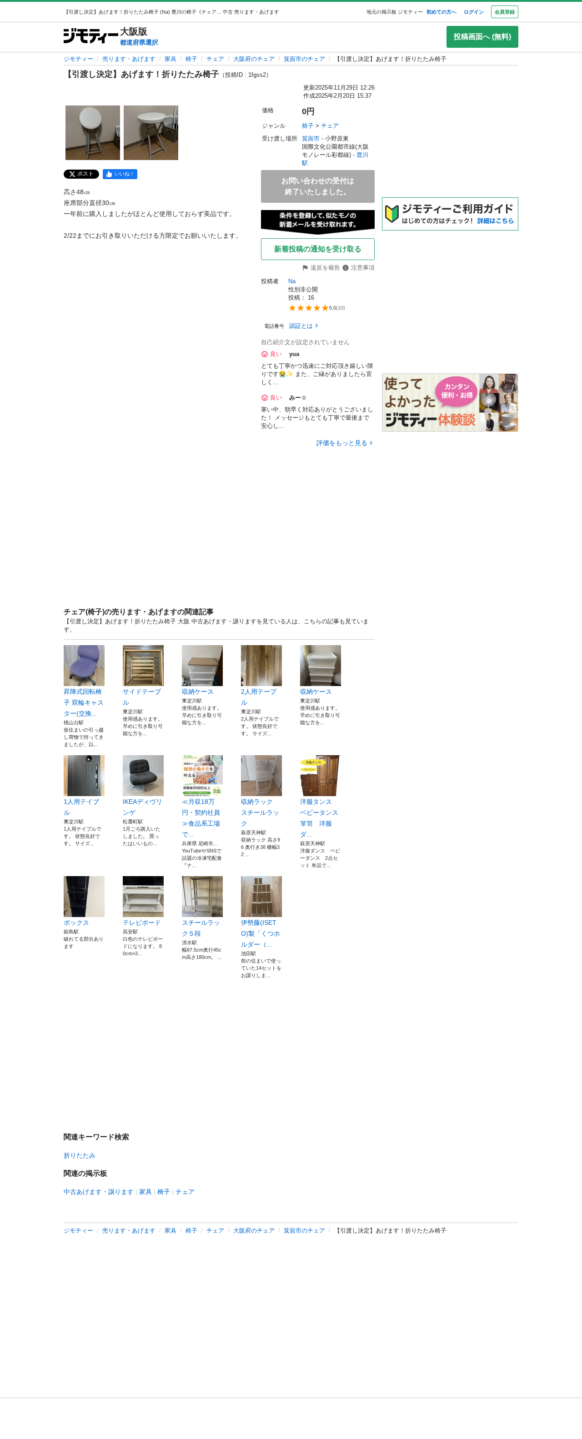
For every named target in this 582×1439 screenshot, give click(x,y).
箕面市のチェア (304, 58)
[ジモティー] (91, 36)
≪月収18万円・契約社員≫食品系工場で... (201, 818)
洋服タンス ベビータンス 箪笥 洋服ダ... (320, 818)
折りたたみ (79, 1155)
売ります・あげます (129, 58)
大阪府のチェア (254, 58)
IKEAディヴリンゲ (142, 807)
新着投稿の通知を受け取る (317, 249)
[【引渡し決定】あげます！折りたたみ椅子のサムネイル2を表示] (151, 133)
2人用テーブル (258, 697)
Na (292, 281)
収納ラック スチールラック (261, 812)
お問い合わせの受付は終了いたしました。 (317, 186)
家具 (170, 58)
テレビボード (142, 922)
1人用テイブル (81, 807)
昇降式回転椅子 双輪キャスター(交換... (84, 702)
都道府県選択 (139, 42)
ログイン (474, 12)
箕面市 (311, 138)
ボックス (76, 922)
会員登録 (505, 12)
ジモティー (78, 58)
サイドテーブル (142, 697)
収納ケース (198, 691)
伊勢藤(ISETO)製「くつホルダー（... (260, 933)
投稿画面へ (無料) (482, 36)
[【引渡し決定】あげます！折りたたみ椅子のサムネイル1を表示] (93, 133)
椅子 (191, 58)
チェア (215, 58)
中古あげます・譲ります (99, 1191)
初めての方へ (441, 12)
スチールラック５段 (201, 928)
